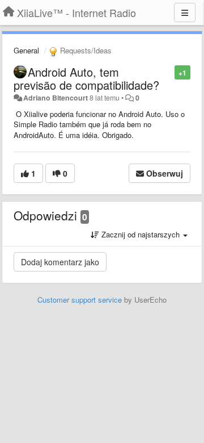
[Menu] (185, 12)
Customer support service (79, 299)
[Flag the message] (168, 71)
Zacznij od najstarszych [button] (140, 234)
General (26, 50)
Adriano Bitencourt (55, 98)
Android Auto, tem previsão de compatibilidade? (86, 78)
